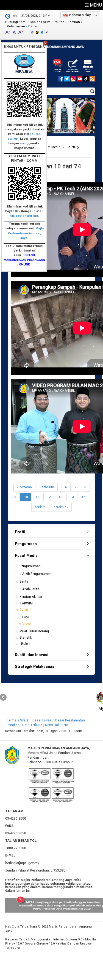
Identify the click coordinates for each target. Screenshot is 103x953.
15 (83, 497)
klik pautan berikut (24, 216)
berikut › (41, 507)
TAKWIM (26, 603)
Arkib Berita (30, 589)
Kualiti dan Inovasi (31, 655)
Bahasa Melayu (81, 15)
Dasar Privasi (42, 720)
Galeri (70, 147)
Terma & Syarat (18, 720)
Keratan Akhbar (31, 597)
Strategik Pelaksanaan (36, 666)
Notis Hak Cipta (56, 725)
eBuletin (26, 644)
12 (49, 497)
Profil (20, 532)
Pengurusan (26, 544)
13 (60, 497)
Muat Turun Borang (34, 631)
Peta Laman (16, 26)
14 (72, 497)
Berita (24, 581)
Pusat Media (51, 147)
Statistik (26, 637)
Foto (25, 617)
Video (26, 623)
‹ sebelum (47, 487)
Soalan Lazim (40, 22)
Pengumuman (30, 566)
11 (37, 497)
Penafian (13, 725)
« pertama (24, 487)
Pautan (59, 22)
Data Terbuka (32, 725)
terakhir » (61, 507)
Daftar (32, 26)
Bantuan (74, 22)
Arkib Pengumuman (37, 574)
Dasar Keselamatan (70, 720)
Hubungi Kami (15, 22)
